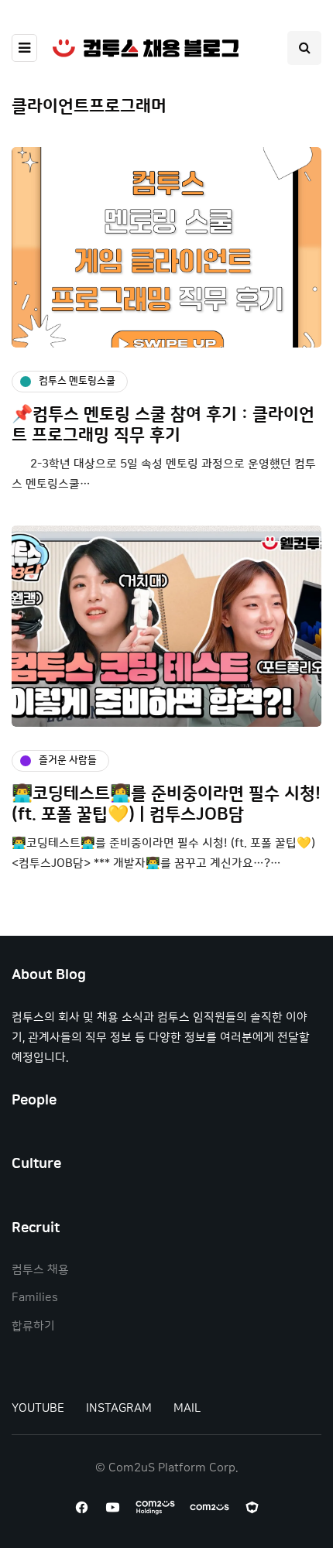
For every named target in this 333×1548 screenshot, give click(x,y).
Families (35, 1297)
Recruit (36, 1228)
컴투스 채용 (40, 1269)
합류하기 (33, 1326)
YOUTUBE (38, 1408)
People (34, 1100)
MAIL (187, 1408)
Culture (36, 1164)
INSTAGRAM (119, 1408)
